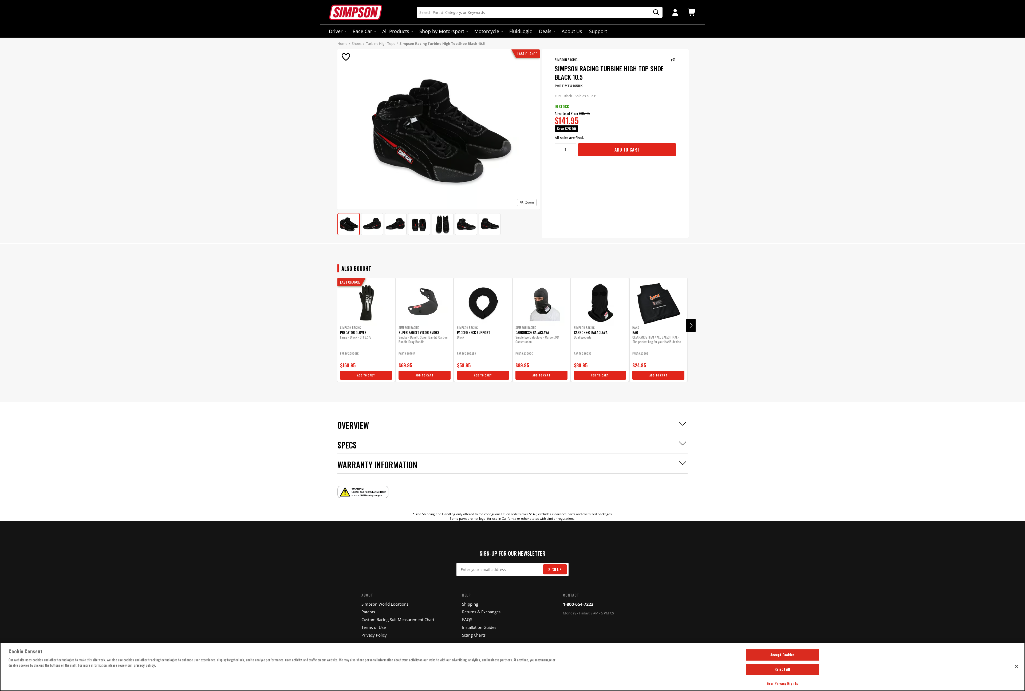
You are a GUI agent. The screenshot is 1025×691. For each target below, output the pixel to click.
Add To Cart (627, 149)
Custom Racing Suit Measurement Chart (397, 619)
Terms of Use (373, 627)
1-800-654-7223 (578, 604)
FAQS (467, 619)
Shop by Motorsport (441, 31)
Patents (368, 611)
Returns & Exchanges (481, 611)
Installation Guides (479, 627)
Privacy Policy (374, 635)
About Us (572, 31)
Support (598, 31)
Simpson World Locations (384, 604)
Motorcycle (486, 31)
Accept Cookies (782, 654)
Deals (545, 31)
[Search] (654, 12)
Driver (335, 31)
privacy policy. (144, 665)
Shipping (470, 604)
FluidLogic (520, 31)
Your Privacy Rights (782, 683)
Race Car (362, 31)
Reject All (782, 669)
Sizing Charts (474, 635)
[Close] (1016, 666)
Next (691, 325)
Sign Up (555, 569)
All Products (395, 31)
